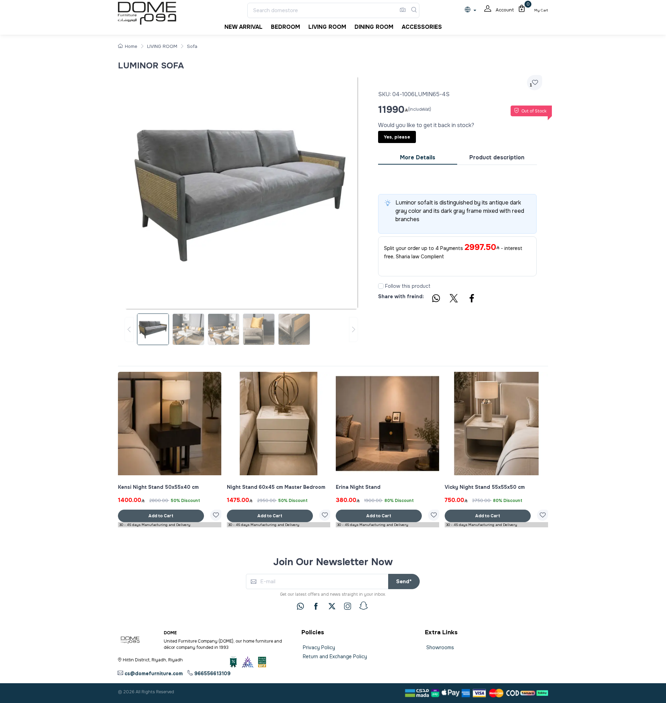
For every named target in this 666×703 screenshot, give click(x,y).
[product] (169, 423)
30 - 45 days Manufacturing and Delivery (154, 524)
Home (131, 46)
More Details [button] (417, 157)
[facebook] (316, 606)
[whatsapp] (300, 606)
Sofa (192, 46)
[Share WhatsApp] (435, 299)
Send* (404, 581)
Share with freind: (401, 296)
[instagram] (347, 606)
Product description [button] (496, 157)
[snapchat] (363, 606)
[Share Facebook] (472, 299)
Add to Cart (160, 516)
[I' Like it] (215, 515)
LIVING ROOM (162, 46)
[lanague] (472, 10)
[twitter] (332, 606)
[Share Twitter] (454, 299)
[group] (241, 329)
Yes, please (397, 137)
